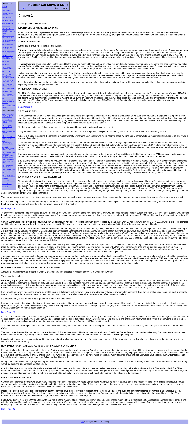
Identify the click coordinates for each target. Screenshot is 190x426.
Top (82, 421)
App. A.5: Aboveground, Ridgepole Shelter (7, 142)
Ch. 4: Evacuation (7, 44)
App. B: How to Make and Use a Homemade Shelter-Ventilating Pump (8, 154)
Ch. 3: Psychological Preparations (8, 40)
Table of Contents (7, 13)
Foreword (5, 14)
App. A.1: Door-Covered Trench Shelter (7, 121)
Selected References (8, 181)
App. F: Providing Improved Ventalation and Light (8, 177)
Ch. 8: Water (6, 61)
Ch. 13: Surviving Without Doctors (7, 80)
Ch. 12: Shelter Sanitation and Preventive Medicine (8, 76)
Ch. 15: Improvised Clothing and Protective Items (8, 90)
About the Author (7, 20)
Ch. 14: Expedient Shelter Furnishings (8, 85)
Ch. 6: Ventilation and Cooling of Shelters (8, 52)
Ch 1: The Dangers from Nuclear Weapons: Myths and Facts (8, 31)
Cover (4, 7)
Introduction (6, 26)
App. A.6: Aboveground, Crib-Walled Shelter (8, 148)
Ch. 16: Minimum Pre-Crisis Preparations (8, 95)
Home (24, 8)
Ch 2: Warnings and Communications (8, 36)
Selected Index (7, 184)
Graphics (5, 186)
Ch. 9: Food (6, 64)
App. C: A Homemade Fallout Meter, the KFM (8, 161)
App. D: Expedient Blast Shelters (7, 166)
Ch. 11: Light (6, 71)
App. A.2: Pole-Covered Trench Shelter (7, 127)
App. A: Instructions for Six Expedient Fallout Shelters (8, 115)
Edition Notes (6, 10)
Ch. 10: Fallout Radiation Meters (7, 68)
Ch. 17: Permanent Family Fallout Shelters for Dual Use (8, 101)
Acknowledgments (7, 23)
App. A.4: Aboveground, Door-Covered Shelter (8, 137)
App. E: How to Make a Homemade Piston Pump (8, 171)
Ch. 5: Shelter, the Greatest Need (7, 48)
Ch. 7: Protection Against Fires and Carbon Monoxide (7, 57)
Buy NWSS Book (7, 17)
